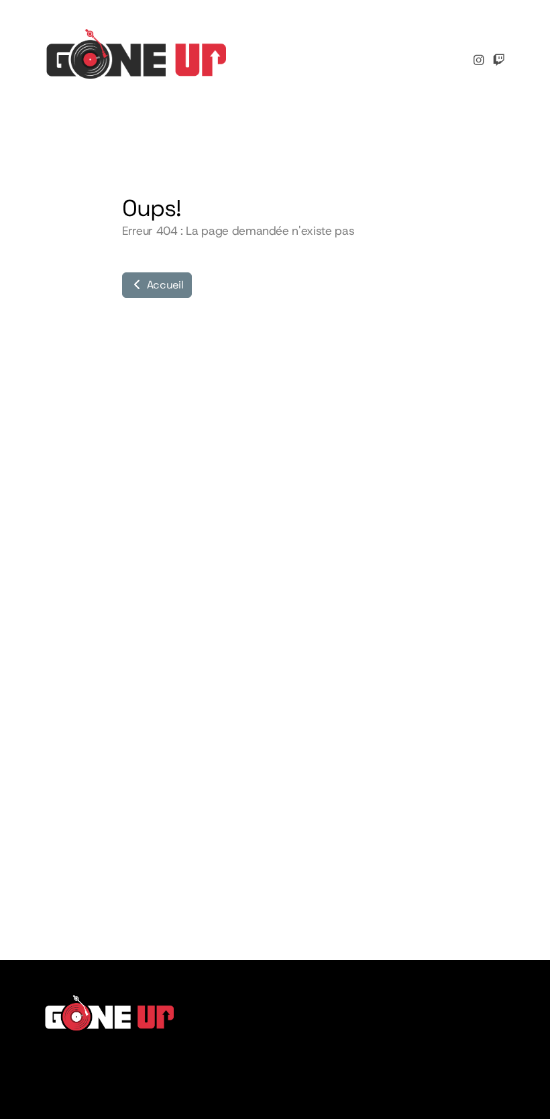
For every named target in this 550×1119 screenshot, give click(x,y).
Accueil (163, 285)
